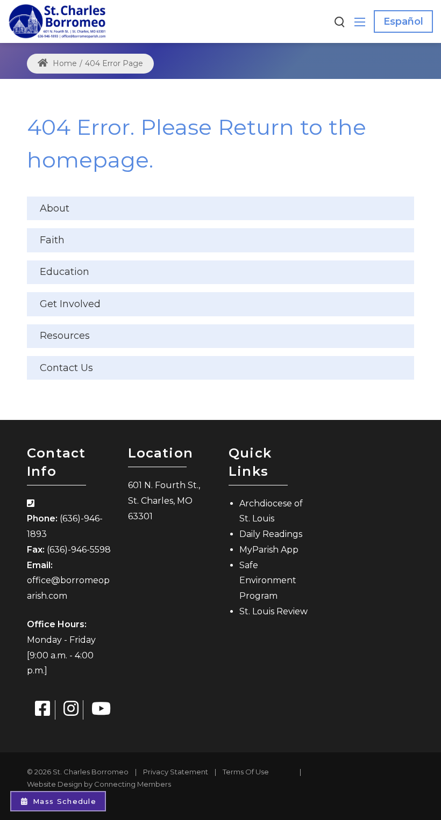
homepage (88, 160)
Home (64, 63)
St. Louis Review (273, 611)
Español (403, 21)
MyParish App (268, 550)
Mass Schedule (64, 801)
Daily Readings (270, 534)
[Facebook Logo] (42, 710)
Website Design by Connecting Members (99, 784)
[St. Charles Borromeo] (57, 21)
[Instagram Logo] (71, 710)
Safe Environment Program (267, 580)
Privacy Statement (175, 771)
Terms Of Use (246, 771)
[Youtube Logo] (101, 710)
